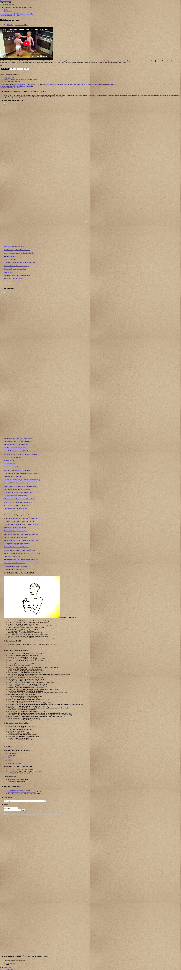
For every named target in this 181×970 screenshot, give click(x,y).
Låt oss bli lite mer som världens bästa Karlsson (18, 451)
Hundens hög (8, 272)
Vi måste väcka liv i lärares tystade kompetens (17, 483)
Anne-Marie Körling (6, 1)
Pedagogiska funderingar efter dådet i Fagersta (21, 792)
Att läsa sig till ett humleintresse (13, 278)
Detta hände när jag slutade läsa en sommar (17, 250)
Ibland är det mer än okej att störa (14, 246)
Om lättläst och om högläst (15, 790)
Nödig (9, 757)
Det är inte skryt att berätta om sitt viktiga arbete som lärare (21, 473)
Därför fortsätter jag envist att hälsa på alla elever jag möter (21, 454)
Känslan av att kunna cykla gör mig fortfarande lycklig (20, 262)
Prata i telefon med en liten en (12, 81)
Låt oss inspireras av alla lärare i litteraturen (16, 537)
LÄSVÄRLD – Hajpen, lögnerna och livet (20, 773)
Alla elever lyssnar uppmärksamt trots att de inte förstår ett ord (22, 553)
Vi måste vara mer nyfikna (12, 467)
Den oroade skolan (9, 464)
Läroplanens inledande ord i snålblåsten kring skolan (16, 14)
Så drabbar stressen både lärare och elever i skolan (19, 492)
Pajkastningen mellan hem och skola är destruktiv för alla (21, 559)
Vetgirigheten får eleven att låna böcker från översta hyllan (21, 540)
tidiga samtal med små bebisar (93, 84)
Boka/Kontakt (8, 11)
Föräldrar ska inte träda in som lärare (15, 448)
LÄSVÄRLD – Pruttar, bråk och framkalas (21, 769)
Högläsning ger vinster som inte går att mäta (17, 444)
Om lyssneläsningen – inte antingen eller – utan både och (21, 534)
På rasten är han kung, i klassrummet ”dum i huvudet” (20, 521)
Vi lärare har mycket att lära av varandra (16, 566)
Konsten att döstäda (9, 256)
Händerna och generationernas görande (15, 269)
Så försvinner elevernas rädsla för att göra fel (17, 505)
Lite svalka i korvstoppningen (13, 457)
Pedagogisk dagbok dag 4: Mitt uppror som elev (22, 793)
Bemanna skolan (9, 460)
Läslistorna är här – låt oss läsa (13, 476)
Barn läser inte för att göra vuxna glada (15, 531)
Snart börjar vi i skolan (14, 763)
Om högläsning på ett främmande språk (16, 508)
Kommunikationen (21, 84)
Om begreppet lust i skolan (12, 556)
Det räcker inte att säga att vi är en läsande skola (18, 502)
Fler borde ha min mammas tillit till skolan (16, 547)
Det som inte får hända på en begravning (16, 266)
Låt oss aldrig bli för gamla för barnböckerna (17, 489)
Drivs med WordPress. (6, 969)
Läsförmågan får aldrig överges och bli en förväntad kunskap (22, 480)
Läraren (18, 569)
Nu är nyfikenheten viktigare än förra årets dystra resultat (21, 486)
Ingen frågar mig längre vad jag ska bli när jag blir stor (20, 253)
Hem (5, 9)
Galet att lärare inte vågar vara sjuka (14, 563)
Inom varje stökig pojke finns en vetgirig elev (17, 470)
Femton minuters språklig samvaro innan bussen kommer (21, 79)
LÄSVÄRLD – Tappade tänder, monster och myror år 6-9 (25, 771)
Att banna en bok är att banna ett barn (15, 528)
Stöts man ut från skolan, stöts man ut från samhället (19, 499)
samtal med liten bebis (76, 84)
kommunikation (64, 84)
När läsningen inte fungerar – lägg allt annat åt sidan (19, 550)
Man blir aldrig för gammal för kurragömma (17, 275)
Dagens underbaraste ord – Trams (11, 15)
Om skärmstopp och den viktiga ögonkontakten (18, 441)
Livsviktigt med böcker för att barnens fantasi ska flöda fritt (21, 524)
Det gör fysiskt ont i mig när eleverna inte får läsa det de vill (22, 518)
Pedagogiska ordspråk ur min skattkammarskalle (18, 7)
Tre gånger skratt (9, 78)
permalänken (112, 84)
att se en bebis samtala (52, 84)
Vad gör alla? (11, 755)
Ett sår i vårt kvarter (9, 259)
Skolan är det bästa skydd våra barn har (15, 496)
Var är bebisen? (12, 753)
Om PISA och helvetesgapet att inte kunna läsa (18, 438)
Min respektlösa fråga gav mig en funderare (17, 544)
